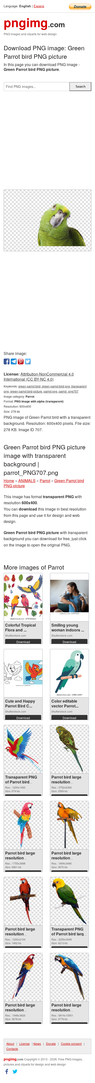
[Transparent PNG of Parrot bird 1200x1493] (23, 749)
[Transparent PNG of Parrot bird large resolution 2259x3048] (69, 901)
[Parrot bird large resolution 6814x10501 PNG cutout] (70, 977)
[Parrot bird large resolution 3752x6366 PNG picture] (69, 749)
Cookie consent (71, 1043)
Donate (51, 1043)
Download (23, 642)
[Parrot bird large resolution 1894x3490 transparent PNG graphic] (69, 825)
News (37, 1043)
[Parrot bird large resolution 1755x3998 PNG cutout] (23, 825)
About (10, 1043)
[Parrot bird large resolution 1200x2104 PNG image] (23, 901)
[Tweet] (28, 361)
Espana (39, 6)
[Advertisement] (47, 142)
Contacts (12, 1049)
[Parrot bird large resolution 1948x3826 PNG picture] (23, 977)
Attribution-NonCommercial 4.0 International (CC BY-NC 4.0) (39, 376)
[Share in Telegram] (14, 361)
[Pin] (21, 361)
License (24, 1043)
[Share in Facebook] (7, 361)
